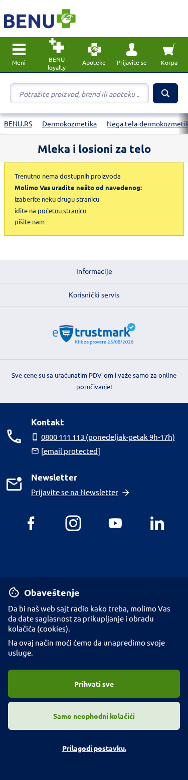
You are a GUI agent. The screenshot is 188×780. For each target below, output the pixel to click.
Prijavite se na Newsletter (74, 492)
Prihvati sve (94, 683)
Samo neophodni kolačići (94, 715)
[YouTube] (115, 523)
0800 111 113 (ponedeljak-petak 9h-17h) (108, 436)
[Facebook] (31, 523)
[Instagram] (73, 523)
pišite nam (30, 221)
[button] (131, 54)
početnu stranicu (62, 210)
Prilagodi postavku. (94, 747)
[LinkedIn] (157, 523)
